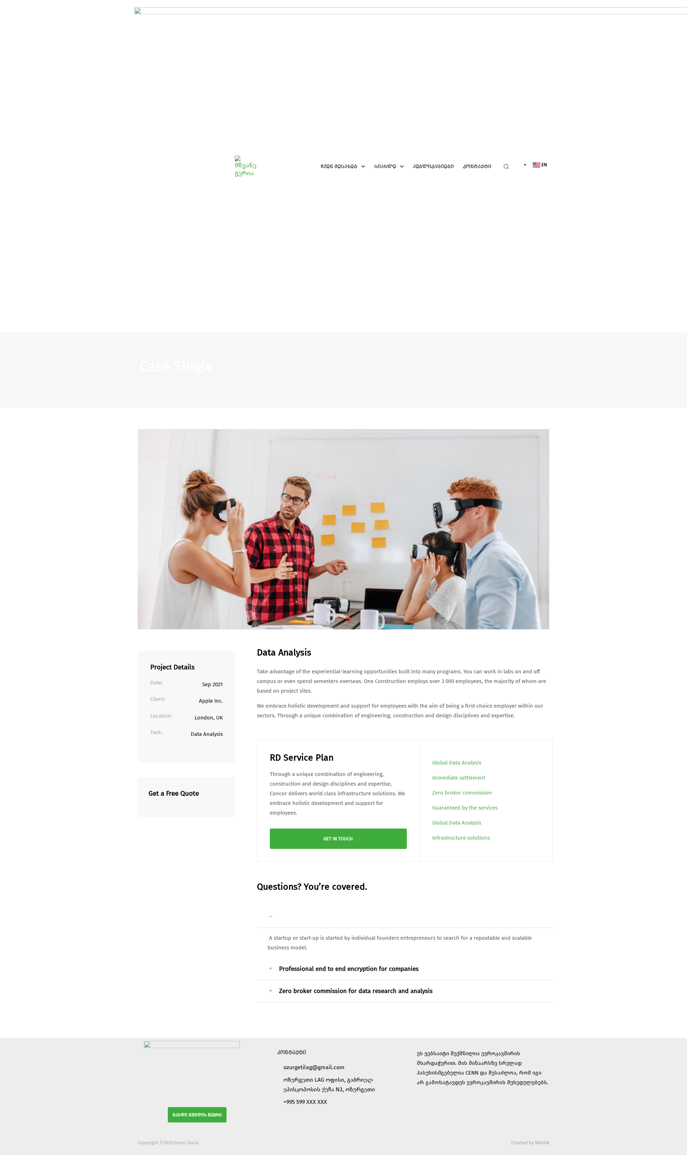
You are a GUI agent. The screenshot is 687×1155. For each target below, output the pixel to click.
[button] (504, 166)
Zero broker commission (462, 793)
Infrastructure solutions (461, 838)
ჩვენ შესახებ (339, 166)
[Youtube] (358, 1118)
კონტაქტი (477, 166)
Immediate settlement (458, 778)
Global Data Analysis (456, 763)
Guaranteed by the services (465, 808)
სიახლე (385, 166)
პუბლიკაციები (433, 166)
